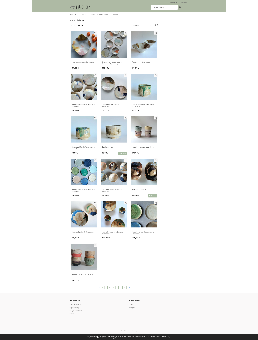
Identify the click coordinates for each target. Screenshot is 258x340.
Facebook (132, 305)
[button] (95, 33)
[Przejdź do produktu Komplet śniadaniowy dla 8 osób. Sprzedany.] (84, 173)
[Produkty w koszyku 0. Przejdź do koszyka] (186, 7)
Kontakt (72, 314)
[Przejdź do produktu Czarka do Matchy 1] (114, 130)
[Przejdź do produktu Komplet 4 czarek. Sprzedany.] (144, 130)
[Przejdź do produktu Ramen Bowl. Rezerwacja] (144, 45)
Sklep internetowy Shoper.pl (129, 331)
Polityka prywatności (76, 311)
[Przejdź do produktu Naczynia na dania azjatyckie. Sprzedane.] (114, 215)
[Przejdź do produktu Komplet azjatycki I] (144, 173)
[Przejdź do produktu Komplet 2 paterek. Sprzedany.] (84, 215)
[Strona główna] (80, 7)
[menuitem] (75, 14)
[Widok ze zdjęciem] (155, 25)
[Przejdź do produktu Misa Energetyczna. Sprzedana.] (84, 45)
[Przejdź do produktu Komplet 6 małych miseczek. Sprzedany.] (114, 173)
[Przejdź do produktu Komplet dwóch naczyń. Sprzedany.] (114, 88)
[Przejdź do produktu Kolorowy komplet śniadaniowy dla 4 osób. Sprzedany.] (114, 45)
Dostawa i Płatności (75, 305)
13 (124, 287)
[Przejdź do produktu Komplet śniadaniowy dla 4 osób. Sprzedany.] (84, 88)
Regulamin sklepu (75, 308)
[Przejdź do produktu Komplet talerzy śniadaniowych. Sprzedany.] (144, 215)
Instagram (132, 308)
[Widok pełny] (157, 25)
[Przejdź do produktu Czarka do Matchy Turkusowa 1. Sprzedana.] (84, 130)
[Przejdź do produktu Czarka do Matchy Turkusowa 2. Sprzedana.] (144, 88)
